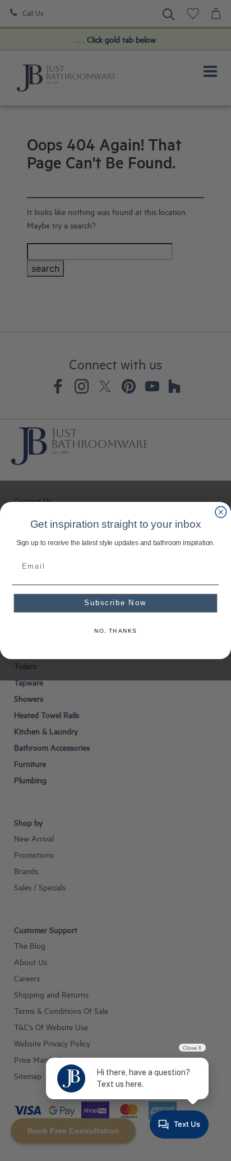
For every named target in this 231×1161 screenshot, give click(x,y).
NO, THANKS (115, 631)
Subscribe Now (115, 603)
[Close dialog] (221, 512)
